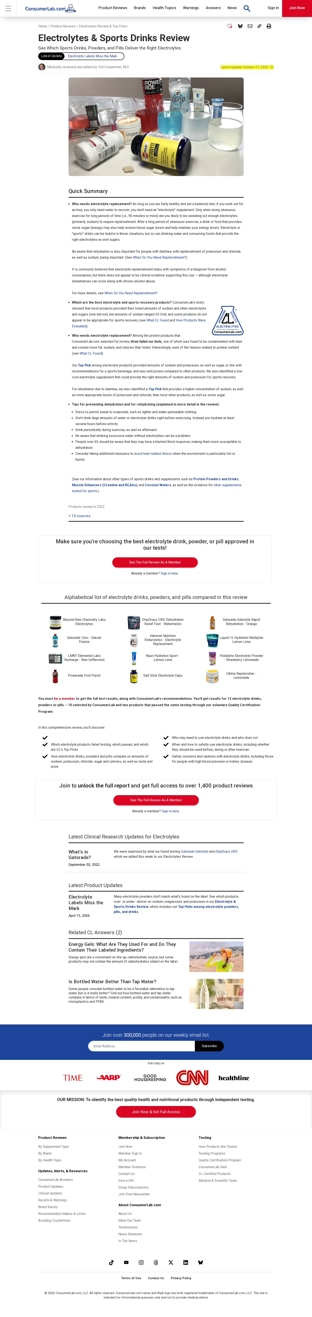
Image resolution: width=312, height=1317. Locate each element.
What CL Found (157, 320)
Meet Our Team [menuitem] (129, 1220)
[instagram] (141, 1262)
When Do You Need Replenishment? (159, 257)
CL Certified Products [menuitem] (215, 1174)
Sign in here (169, 573)
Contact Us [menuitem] (126, 1174)
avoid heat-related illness (153, 454)
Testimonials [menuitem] (128, 1227)
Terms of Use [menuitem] (131, 1278)
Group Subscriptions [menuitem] (133, 1187)
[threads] (156, 1262)
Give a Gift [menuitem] (126, 1181)
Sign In (273, 8)
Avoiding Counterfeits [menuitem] (54, 1220)
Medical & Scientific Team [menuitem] (218, 1181)
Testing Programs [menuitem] (212, 1153)
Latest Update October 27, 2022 (247, 67)
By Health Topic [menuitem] (49, 1160)
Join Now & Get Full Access (156, 1112)
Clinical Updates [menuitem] (50, 1193)
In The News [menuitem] (127, 1241)
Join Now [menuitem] (125, 1147)
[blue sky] (200, 1262)
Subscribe (209, 1046)
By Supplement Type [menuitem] (53, 1147)
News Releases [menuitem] (130, 1234)
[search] (247, 8)
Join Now (297, 8)
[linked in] (185, 1262)
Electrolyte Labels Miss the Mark (92, 56)
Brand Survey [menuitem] (48, 1207)
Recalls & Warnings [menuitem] (52, 1200)
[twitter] (171, 1262)
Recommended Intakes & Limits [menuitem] (62, 1214)
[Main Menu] (8, 8)
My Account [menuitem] (127, 1160)
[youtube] (126, 1262)
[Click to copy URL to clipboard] (259, 26)
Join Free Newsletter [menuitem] (134, 1194)
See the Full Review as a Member (155, 562)
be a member (64, 699)
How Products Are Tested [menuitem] (218, 1147)
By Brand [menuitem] (44, 1153)
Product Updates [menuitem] (50, 1187)
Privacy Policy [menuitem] (181, 1278)
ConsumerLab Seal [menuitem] (213, 1167)
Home (42, 26)
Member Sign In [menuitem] (130, 1153)
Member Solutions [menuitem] (132, 1167)
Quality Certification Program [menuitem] (220, 1160)
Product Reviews (63, 26)
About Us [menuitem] (125, 1214)
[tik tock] (111, 1262)
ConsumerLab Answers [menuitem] (55, 1180)
